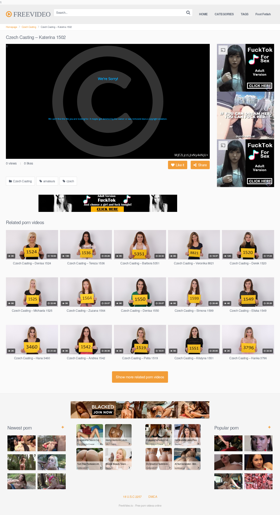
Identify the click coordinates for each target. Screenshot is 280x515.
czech (70, 181)
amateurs (48, 181)
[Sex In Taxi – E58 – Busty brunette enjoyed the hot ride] (228, 481)
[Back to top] (269, 504)
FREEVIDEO (31, 14)
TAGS (245, 14)
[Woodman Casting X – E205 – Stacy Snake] (258, 462)
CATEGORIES (224, 14)
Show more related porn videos (140, 376)
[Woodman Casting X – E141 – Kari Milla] (258, 443)
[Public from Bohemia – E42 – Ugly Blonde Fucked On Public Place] (52, 462)
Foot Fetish (263, 14)
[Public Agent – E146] (228, 462)
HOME (203, 14)
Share (202, 164)
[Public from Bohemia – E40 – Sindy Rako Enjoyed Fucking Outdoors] (52, 481)
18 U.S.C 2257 (132, 496)
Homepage (11, 27)
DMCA (152, 496)
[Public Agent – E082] (228, 443)
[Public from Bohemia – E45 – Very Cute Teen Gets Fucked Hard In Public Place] (21, 443)
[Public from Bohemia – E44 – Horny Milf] (52, 443)
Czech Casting (29, 27)
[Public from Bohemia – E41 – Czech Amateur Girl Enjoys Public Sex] (21, 481)
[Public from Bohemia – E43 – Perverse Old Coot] (21, 462)
